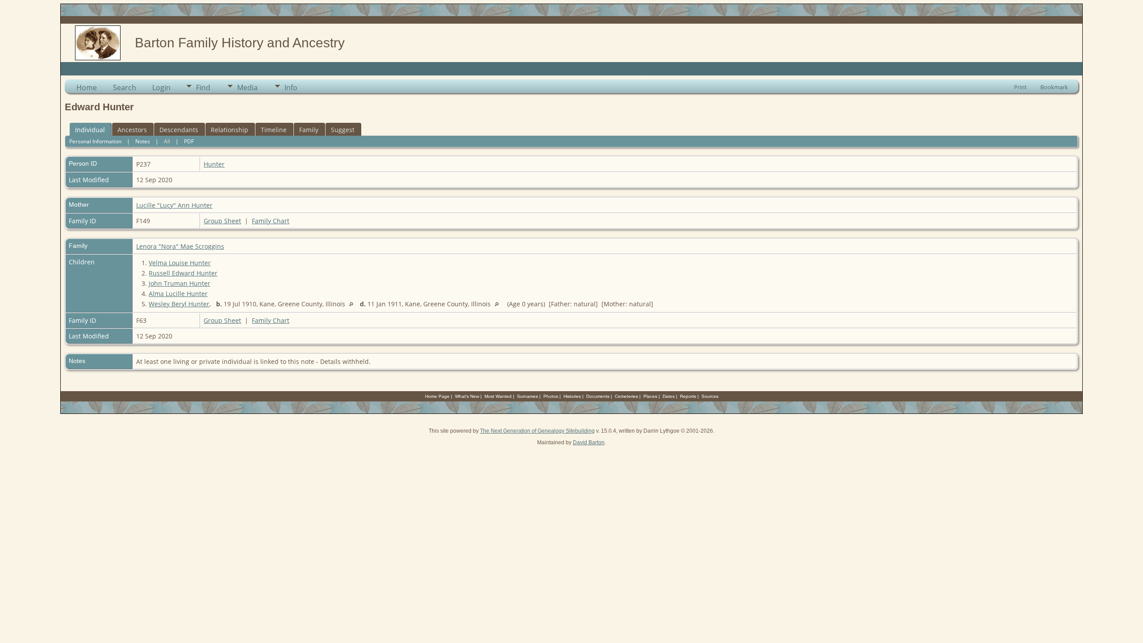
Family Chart (270, 221)
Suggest (343, 129)
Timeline (274, 129)
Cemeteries (626, 396)
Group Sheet (222, 221)
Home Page (437, 396)
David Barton (589, 442)
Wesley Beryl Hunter (179, 304)
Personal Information (95, 141)
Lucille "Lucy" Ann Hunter (174, 205)
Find (203, 87)
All (167, 141)
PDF (189, 141)
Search (124, 87)
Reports (688, 396)
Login (161, 87)
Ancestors (132, 129)
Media (247, 87)
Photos (550, 396)
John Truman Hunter (179, 283)
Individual (90, 129)
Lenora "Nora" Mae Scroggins (180, 246)
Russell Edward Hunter (183, 273)
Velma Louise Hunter (180, 263)
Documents (597, 396)
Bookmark (1054, 87)
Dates (669, 396)
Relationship (229, 129)
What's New (467, 396)
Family (308, 129)
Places (650, 396)
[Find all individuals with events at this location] (353, 304)
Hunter (214, 164)
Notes (142, 141)
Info (290, 87)
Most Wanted (498, 396)
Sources (709, 396)
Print (1020, 87)
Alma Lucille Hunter (178, 293)
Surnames (527, 396)
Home (86, 87)
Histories (572, 396)
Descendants (178, 129)
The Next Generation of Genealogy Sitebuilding (537, 431)
